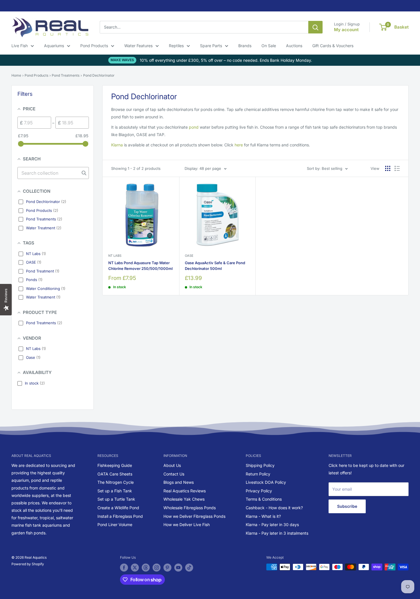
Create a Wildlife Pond (118, 507)
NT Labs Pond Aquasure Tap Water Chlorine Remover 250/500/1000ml (140, 265)
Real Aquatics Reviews (184, 490)
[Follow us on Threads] (146, 568)
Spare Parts (211, 45)
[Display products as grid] (387, 168)
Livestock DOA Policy (266, 482)
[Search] (315, 27)
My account (346, 29)
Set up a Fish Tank (114, 490)
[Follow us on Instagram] (157, 568)
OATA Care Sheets (114, 473)
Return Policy (258, 473)
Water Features (138, 45)
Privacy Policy (259, 490)
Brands (244, 45)
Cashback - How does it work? (274, 507)
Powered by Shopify (27, 564)
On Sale (268, 45)
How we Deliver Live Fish (186, 524)
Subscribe (347, 506)
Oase (189, 256)
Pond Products (94, 45)
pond (194, 127)
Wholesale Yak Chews (184, 499)
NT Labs (114, 256)
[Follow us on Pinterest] (167, 568)
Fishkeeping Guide (114, 465)
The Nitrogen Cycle (115, 482)
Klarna (117, 144)
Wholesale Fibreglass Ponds (189, 507)
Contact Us (173, 473)
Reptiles (176, 45)
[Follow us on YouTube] (178, 568)
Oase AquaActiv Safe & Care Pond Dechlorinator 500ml (215, 265)
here (239, 144)
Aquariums (54, 45)
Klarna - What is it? (263, 516)
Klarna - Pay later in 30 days (272, 524)
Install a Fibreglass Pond (120, 516)
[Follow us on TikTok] (189, 568)
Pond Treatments (65, 75)
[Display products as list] (397, 168)
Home (16, 75)
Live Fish (19, 45)
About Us (172, 465)
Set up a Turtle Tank (116, 499)
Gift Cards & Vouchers (332, 45)
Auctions (294, 45)
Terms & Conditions (264, 499)
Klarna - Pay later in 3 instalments (277, 533)
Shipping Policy (260, 465)
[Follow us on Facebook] (124, 568)
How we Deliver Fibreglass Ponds (194, 516)
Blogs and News (178, 482)
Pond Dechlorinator (99, 75)
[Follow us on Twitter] (135, 568)
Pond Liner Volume (114, 524)
